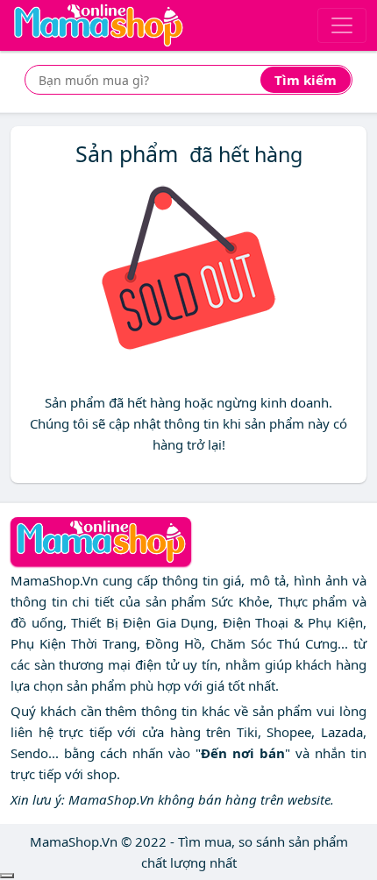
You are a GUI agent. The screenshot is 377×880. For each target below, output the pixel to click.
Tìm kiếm (305, 80)
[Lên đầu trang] (7, 875)
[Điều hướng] (341, 25)
